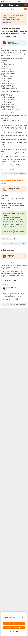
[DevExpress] (5, 1)
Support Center (14, 5)
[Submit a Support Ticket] (25, 9)
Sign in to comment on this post (17, 173)
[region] (14, 624)
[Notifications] (26, 1)
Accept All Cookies (14, 624)
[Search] (25, 5)
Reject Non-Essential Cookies (13, 627)
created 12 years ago (12, 43)
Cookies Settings (14, 631)
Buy (19, 1)
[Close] (25, 613)
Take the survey (8, 231)
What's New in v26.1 (10, 217)
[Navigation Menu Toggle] (2, 4)
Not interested (20, 231)
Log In (23, 1)
